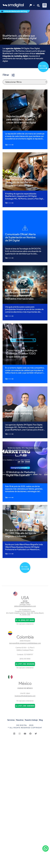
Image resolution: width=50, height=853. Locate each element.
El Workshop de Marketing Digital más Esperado (20, 474)
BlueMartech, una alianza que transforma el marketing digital (19, 37)
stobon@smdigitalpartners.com (25, 606)
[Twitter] (36, 734)
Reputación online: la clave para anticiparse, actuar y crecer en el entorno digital (21, 119)
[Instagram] (20, 734)
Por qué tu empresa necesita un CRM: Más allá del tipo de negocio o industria (20, 533)
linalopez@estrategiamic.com (25, 696)
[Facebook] (30, 734)
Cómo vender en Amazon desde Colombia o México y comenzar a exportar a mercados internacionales (20, 294)
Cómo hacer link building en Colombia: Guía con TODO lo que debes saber (21, 353)
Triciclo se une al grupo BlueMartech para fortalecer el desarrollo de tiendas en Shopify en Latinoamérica (22, 181)
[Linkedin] (14, 734)
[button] (44, 5)
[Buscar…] (38, 5)
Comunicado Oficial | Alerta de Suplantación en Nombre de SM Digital (20, 237)
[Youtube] (25, 734)
